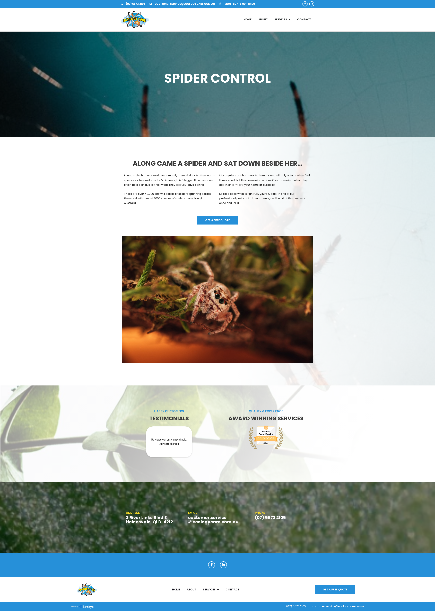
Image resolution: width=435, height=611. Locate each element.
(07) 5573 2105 (270, 518)
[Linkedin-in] (311, 3)
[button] (217, 220)
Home (247, 19)
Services (280, 19)
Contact (304, 19)
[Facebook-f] (305, 3)
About (263, 19)
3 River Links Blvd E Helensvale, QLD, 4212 (149, 520)
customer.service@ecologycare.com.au (213, 520)
